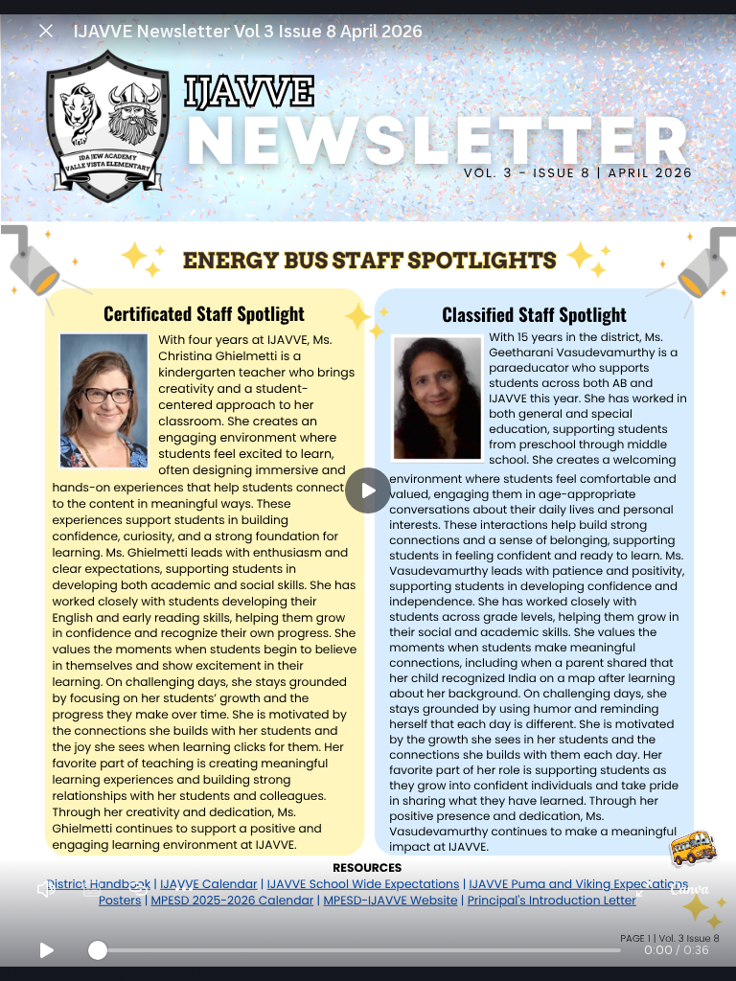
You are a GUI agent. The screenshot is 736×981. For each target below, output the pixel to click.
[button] (368, 490)
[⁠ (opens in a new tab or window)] (690, 889)
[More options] (184, 889)
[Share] (138, 889)
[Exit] (46, 30)
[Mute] (46, 889)
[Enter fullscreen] (644, 889)
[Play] (368, 490)
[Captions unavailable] (92, 889)
